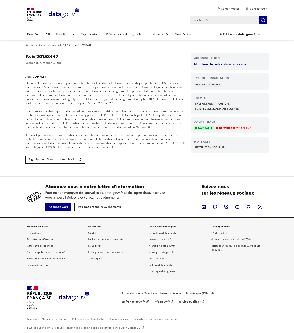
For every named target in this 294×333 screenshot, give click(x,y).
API (47, 34)
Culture (224, 104)
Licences (32, 319)
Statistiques (95, 258)
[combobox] (228, 20)
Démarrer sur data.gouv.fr (123, 34)
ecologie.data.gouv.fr (161, 252)
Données (33, 34)
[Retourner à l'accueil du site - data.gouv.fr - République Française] (74, 297)
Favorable (205, 128)
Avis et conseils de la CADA (54, 45)
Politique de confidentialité (88, 319)
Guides (92, 233)
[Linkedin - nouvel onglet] (204, 207)
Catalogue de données (40, 246)
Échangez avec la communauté (106, 252)
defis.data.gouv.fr (159, 258)
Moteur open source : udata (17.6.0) (231, 239)
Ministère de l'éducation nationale (220, 64)
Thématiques (34, 233)
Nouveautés (160, 34)
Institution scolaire (209, 147)
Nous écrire (183, 34)
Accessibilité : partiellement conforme (155, 319)
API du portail (219, 233)
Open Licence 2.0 (131, 328)
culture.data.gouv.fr (160, 265)
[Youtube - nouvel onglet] (237, 207)
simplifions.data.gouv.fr (162, 233)
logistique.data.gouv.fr (162, 271)
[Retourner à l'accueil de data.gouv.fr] (64, 14)
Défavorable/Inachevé (235, 128)
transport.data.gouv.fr (162, 246)
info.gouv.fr (162, 302)
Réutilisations (65, 34)
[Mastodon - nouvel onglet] (215, 207)
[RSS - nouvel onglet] (260, 207)
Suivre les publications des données (47, 252)
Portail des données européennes (46, 258)
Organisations (90, 34)
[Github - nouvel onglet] (249, 207)
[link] (228, 9)
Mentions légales (118, 319)
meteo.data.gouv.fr (160, 239)
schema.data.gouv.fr (38, 265)
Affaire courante (207, 84)
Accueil (29, 45)
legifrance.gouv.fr (133, 302)
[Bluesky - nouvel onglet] (226, 207)
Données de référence (40, 239)
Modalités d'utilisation (54, 319)
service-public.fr (190, 302)
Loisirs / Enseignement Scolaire (217, 109)
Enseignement (205, 104)
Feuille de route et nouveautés (105, 239)
